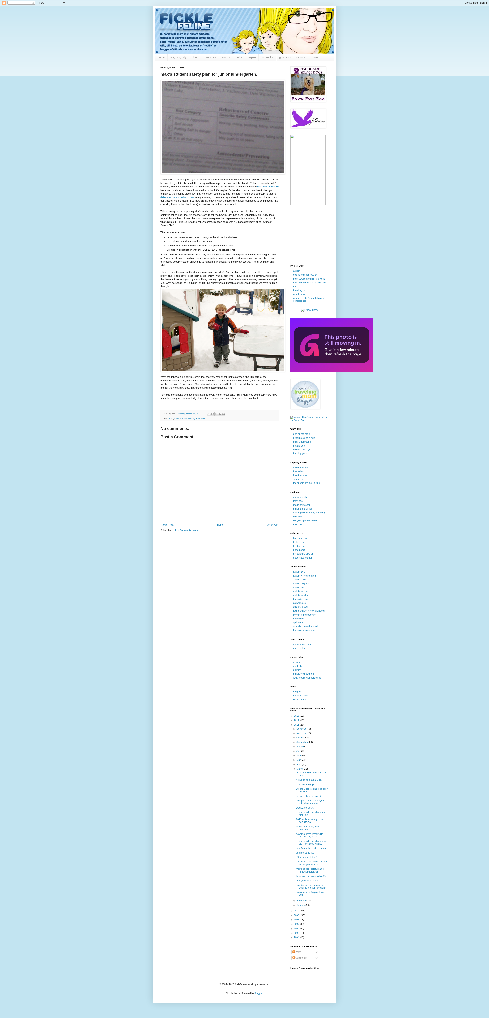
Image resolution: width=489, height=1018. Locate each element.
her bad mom (300, 546)
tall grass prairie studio (305, 520)
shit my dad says (301, 449)
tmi (294, 286)
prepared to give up (303, 554)
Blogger (258, 993)
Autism (177, 418)
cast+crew (210, 57)
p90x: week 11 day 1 (306, 857)
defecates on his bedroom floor (177, 197)
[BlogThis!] (213, 414)
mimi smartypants (302, 441)
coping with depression (305, 274)
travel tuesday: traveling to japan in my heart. (309, 835)
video (195, 57)
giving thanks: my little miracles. (307, 828)
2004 (297, 937)
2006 (297, 928)
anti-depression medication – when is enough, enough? (311, 886)
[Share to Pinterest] (223, 414)
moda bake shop (302, 505)
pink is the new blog (303, 673)
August (300, 746)
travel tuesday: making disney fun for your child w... (311, 863)
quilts (239, 57)
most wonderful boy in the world (309, 282)
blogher (297, 691)
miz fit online (299, 648)
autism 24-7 (299, 571)
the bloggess (300, 453)
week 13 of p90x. (305, 807)
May (298, 760)
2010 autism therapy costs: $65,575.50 (310, 820)
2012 (297, 720)
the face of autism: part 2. (309, 796)
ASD (171, 418)
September (302, 742)
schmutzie (298, 479)
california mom (300, 467)
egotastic (298, 666)
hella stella (298, 542)
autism (226, 57)
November (302, 733)
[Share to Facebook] (220, 414)
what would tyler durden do (307, 677)
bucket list (268, 57)
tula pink (297, 524)
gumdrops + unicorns (292, 57)
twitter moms (299, 699)
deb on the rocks (301, 434)
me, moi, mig (178, 57)
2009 (297, 915)
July (298, 751)
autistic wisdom (301, 595)
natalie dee (299, 445)
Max (203, 418)
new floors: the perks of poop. (311, 848)
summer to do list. (305, 853)
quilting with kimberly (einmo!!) (309, 512)
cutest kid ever (300, 607)
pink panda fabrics (302, 508)
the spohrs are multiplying (306, 483)
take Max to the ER (268, 186)
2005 (297, 933)
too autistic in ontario (304, 630)
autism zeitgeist (301, 583)
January (300, 905)
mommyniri (299, 618)
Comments (301, 958)
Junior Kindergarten (191, 418)
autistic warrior (300, 591)
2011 (297, 724)
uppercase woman (303, 558)
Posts (298, 952)
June (299, 755)
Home (161, 57)
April (299, 764)
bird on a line (300, 538)
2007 (297, 924)
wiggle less (299, 294)
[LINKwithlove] (309, 310)
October (300, 737)
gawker (297, 670)
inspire (252, 57)
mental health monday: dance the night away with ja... (311, 842)
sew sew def (299, 516)
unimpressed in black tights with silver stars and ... (310, 802)
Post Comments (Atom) (186, 530)
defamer (297, 662)
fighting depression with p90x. (311, 876)
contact (315, 57)
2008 (297, 919)
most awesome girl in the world (309, 278)
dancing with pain (302, 644)
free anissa (299, 471)
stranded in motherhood (305, 626)
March (300, 769)
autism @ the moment (304, 575)
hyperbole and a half (304, 438)
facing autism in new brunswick (309, 610)
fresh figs (298, 501)
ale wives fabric (301, 497)
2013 (297, 715)
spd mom (298, 622)
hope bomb (299, 550)
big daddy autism (302, 599)
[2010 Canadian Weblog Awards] (331, 371)
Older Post (272, 525)
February (301, 900)
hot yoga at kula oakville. (309, 780)
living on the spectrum (304, 614)
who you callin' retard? (307, 880)
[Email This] (209, 414)
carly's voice (299, 603)
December (302, 728)
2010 (297, 910)
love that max (300, 475)
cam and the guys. (305, 784)
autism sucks (300, 579)
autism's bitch (300, 587)
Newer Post (167, 525)
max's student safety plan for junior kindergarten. (310, 870)
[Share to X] (216, 414)
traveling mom (300, 290)
